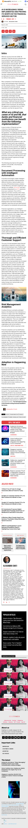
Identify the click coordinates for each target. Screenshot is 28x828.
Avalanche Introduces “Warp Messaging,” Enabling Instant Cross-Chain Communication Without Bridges (18, 429)
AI (3, 19)
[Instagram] (3, 602)
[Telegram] (15, 737)
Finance (21, 414)
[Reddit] (21, 737)
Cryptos (13, 456)
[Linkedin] (6, 602)
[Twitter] (9, 737)
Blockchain (13, 434)
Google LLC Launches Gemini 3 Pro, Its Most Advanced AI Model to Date (13, 496)
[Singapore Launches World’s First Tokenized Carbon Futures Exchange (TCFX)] (5, 452)
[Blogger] (24, 737)
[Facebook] (3, 31)
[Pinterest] (10, 31)
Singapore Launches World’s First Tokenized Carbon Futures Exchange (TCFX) (17, 452)
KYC (18, 189)
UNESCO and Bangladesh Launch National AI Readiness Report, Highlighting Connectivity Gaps (11, 527)
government (5, 417)
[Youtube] (18, 737)
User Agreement (20, 803)
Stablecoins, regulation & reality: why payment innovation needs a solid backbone (17, 462)
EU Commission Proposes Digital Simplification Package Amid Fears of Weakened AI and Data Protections (13, 510)
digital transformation (12, 414)
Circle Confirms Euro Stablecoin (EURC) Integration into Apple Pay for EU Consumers (17, 441)
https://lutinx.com (7, 568)
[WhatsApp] (13, 31)
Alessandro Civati (13, 21)
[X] (6, 31)
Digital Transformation (17, 445)
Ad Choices (4, 815)
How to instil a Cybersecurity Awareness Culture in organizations (7, 548)
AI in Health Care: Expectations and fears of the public (20, 547)
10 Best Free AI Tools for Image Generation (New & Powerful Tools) (12, 489)
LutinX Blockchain (12, 823)
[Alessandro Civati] (3, 22)
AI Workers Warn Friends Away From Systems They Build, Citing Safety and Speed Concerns (13, 519)
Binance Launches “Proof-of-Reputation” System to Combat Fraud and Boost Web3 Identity (17, 473)
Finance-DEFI (10, 19)
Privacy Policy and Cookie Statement (10, 805)
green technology (14, 417)
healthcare (22, 417)
